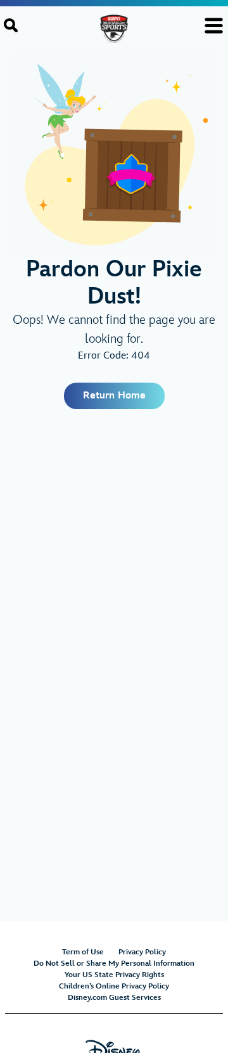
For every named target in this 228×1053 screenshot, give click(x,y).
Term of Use (83, 952)
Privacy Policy (142, 952)
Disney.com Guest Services (114, 997)
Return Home (114, 396)
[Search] (11, 25)
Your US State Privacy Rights (114, 975)
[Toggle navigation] (214, 25)
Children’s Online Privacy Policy (114, 986)
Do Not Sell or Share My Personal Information (114, 963)
